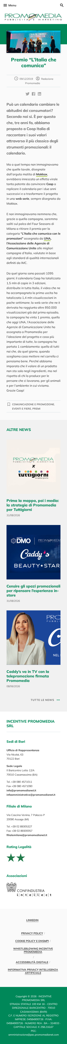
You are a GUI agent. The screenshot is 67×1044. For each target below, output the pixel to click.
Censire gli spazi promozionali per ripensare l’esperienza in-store (33, 590)
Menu (12, 5)
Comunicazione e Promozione (33, 404)
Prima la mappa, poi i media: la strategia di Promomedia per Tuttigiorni (33, 505)
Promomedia (33, 17)
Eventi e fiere (21, 408)
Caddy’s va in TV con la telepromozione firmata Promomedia (28, 676)
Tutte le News (42, 700)
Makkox (41, 174)
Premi (36, 408)
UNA (47, 238)
